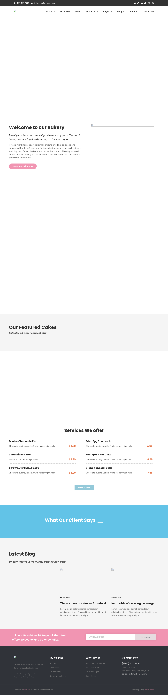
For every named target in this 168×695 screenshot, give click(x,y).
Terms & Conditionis (58, 676)
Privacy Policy (55, 672)
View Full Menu (84, 487)
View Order (54, 667)
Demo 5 (26, 689)
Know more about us (23, 166)
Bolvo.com (149, 689)
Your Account (55, 663)
